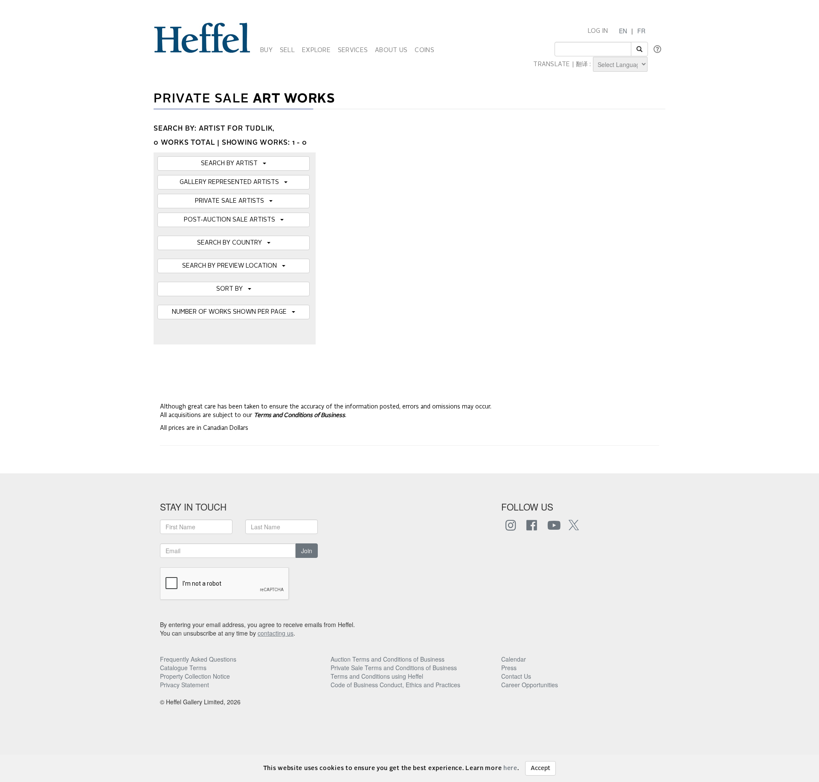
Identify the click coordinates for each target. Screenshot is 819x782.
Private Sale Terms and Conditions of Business (394, 667)
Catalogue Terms (183, 667)
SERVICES (353, 50)
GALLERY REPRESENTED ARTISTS (232, 182)
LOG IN (598, 31)
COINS (424, 50)
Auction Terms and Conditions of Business (387, 659)
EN (623, 30)
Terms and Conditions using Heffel (377, 676)
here (510, 768)
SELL (287, 50)
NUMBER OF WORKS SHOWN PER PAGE (232, 312)
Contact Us (516, 676)
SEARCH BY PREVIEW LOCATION (232, 266)
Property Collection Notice (195, 676)
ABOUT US (391, 50)
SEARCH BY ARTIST (232, 163)
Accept (540, 768)
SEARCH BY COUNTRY (232, 243)
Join (306, 550)
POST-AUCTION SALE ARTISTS (232, 220)
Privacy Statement (184, 684)
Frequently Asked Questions (198, 659)
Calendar (513, 659)
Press (509, 667)
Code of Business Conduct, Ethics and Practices (395, 684)
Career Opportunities (529, 684)
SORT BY (232, 289)
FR (641, 30)
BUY (266, 50)
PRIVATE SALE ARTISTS (232, 201)
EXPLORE (316, 50)
